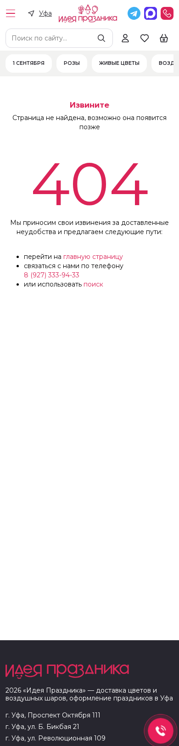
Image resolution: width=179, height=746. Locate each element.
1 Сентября (29, 63)
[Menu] (10, 13)
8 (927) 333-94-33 (51, 275)
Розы (72, 63)
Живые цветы (119, 63)
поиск (93, 284)
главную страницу (93, 256)
